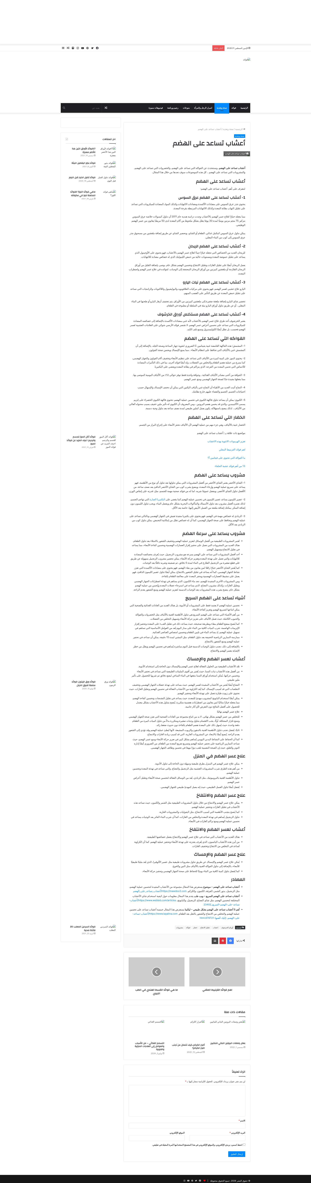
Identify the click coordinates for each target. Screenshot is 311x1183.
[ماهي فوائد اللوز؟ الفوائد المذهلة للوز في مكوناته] (107, 311)
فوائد (233, 108)
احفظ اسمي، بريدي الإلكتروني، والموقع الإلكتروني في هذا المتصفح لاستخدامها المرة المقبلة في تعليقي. (197, 1145)
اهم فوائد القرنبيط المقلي (232, 449)
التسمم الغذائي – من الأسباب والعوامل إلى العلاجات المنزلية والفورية (149, 1046)
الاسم (242, 1120)
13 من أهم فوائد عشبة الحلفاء (230, 466)
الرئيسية (244, 108)
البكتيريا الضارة (157, 499)
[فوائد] (246, 59)
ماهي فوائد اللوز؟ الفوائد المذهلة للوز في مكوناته (82, 194)
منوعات (186, 108)
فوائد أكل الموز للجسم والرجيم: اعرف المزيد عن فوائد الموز (81, 440)
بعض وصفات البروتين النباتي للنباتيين (227, 1043)
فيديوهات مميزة (156, 108)
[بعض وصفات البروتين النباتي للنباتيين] (227, 1030)
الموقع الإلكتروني (177, 1132)
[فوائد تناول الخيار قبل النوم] (107, 182)
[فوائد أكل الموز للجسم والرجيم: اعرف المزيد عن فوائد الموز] (107, 556)
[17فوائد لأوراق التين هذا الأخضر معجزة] (107, 153)
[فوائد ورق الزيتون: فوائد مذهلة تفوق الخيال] (107, 801)
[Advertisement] (155, 22)
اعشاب (215, 927)
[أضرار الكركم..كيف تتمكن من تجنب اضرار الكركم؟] (187, 1031)
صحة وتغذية (222, 108)
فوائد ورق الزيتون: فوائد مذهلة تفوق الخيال (83, 683)
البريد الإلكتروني (237, 1132)
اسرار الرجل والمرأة (203, 108)
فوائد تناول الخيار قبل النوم (82, 177)
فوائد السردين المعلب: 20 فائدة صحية (82, 928)
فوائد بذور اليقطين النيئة (83, 163)
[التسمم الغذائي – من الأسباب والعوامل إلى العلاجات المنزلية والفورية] (146, 1030)
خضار (195, 927)
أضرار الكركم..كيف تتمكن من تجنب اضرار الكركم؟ (188, 1046)
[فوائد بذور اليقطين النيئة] (107, 167)
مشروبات (179, 927)
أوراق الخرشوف (227, 927)
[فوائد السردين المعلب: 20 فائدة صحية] (107, 931)
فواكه (188, 927)
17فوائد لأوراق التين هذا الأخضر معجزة (83, 150)
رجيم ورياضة (172, 108)
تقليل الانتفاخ (205, 927)
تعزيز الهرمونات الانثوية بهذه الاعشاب (226, 441)
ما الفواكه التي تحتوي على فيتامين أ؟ (226, 457)
